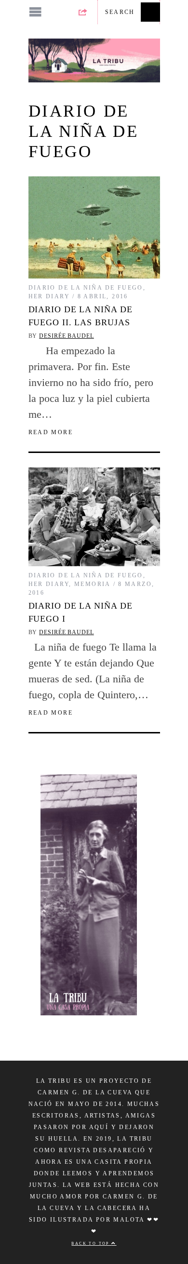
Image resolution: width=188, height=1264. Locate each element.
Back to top (91, 1243)
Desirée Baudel (66, 336)
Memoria (92, 584)
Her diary (49, 296)
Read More (50, 432)
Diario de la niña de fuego (85, 287)
